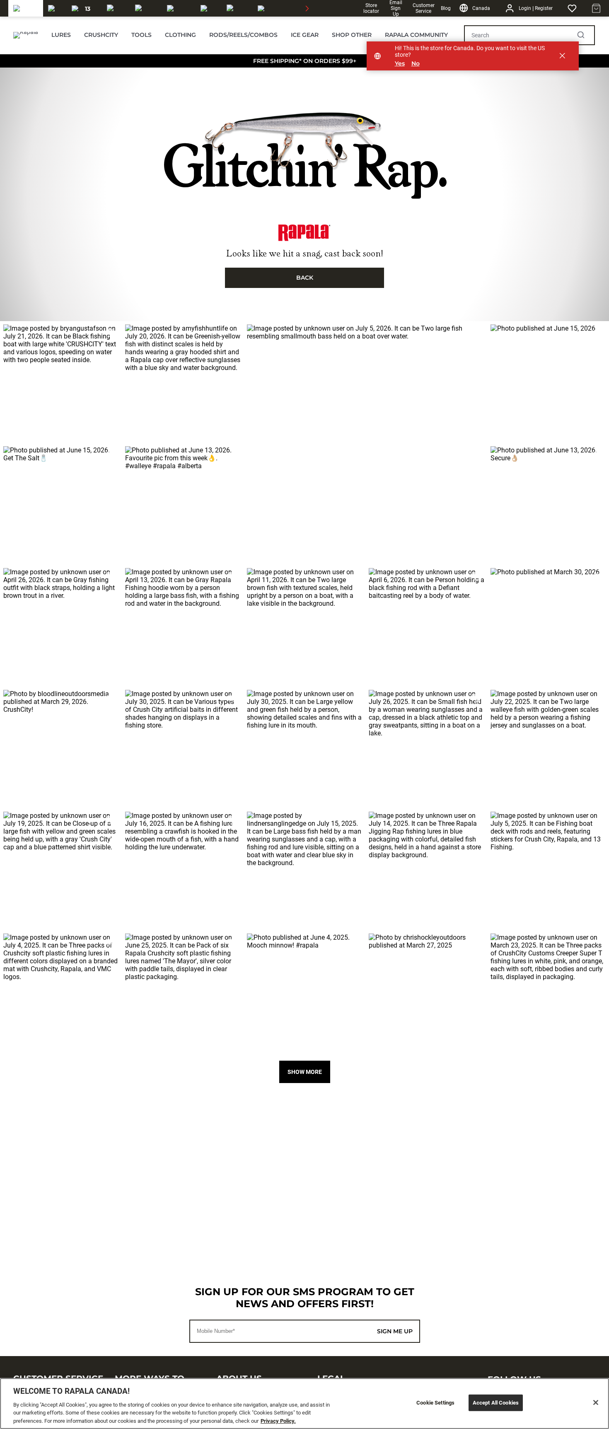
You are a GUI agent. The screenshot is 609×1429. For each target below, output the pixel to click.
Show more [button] (305, 1072)
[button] (61, 382)
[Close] (596, 1402)
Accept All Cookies (496, 1403)
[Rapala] (25, 8)
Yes (400, 63)
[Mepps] (237, 8)
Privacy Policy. (278, 1420)
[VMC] (55, 8)
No (415, 63)
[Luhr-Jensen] (179, 8)
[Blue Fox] (209, 8)
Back (304, 277)
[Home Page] (25, 35)
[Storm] (146, 8)
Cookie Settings (435, 1403)
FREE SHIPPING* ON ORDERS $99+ (304, 61)
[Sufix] (116, 8)
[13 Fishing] (84, 8)
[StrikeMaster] (281, 8)
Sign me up (395, 1331)
